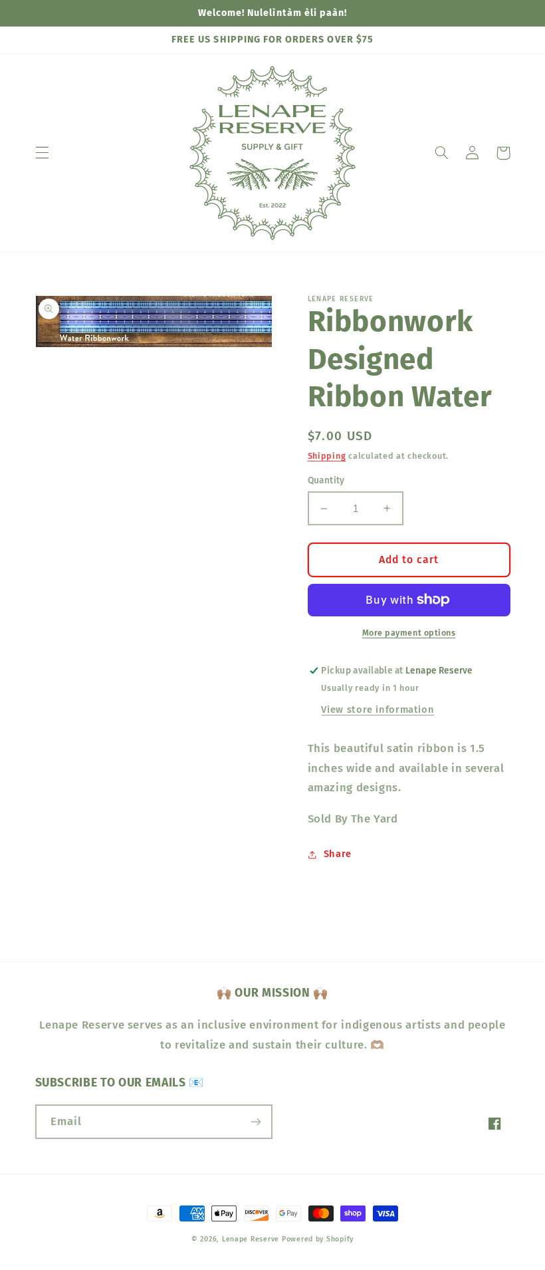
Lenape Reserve (250, 1239)
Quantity (326, 480)
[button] (42, 153)
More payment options (409, 633)
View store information (377, 709)
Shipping (327, 456)
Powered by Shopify (318, 1239)
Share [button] (338, 854)
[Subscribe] (256, 1121)
